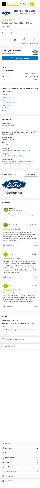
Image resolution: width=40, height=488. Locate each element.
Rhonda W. (13, 225)
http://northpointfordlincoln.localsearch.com (16, 150)
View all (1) (12, 175)
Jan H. (11, 286)
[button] (37, 4)
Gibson (4, 110)
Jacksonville (5, 97)
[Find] (32, 4)
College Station (6, 105)
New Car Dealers (18, 14)
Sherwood (5, 100)
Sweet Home (6, 108)
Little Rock (5, 94)
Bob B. (11, 254)
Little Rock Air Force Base (9, 102)
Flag (35, 245)
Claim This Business (21, 58)
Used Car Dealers (29, 14)
